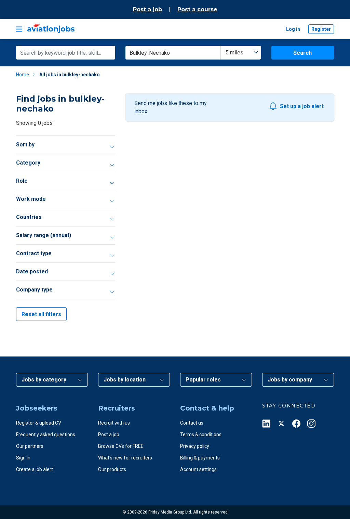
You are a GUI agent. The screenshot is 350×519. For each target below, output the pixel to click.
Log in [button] (293, 29)
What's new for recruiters (125, 457)
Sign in (23, 457)
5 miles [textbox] (234, 52)
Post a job (147, 9)
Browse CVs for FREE (121, 446)
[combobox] (240, 53)
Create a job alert (34, 469)
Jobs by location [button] (125, 379)
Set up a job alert (302, 106)
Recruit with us (114, 423)
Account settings (198, 469)
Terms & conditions (200, 434)
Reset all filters (41, 314)
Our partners (29, 446)
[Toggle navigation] (19, 29)
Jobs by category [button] (44, 379)
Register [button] (321, 29)
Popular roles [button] (203, 379)
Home (22, 74)
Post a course (197, 9)
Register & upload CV (38, 423)
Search (302, 53)
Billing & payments (200, 457)
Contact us (191, 423)
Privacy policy (194, 446)
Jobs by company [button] (290, 379)
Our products (112, 469)
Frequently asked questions (45, 434)
